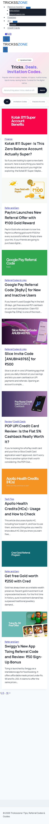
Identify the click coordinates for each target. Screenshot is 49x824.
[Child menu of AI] (15, 22)
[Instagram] (10, 34)
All (7, 101)
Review (8, 421)
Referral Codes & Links (17, 14)
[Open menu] (5, 49)
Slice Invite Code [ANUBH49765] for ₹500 (20, 358)
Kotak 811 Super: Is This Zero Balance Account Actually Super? (24, 148)
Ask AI (42, 90)
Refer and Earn (14, 11)
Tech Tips (9, 499)
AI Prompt (12, 25)
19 (7, 693)
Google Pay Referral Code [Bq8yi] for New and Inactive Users (23, 289)
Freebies (12, 17)
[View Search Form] (6, 39)
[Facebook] (6, 34)
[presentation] (24, 121)
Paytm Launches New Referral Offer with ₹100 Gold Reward (23, 217)
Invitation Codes (20, 101)
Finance (8, 139)
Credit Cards (14, 27)
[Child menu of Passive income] (28, 8)
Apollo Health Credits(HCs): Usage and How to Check (22, 508)
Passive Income (38, 101)
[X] (8, 34)
